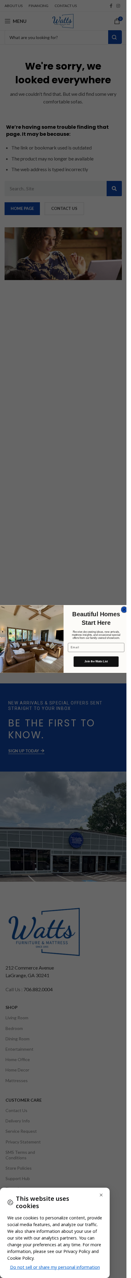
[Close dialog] (124, 610)
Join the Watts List (96, 661)
